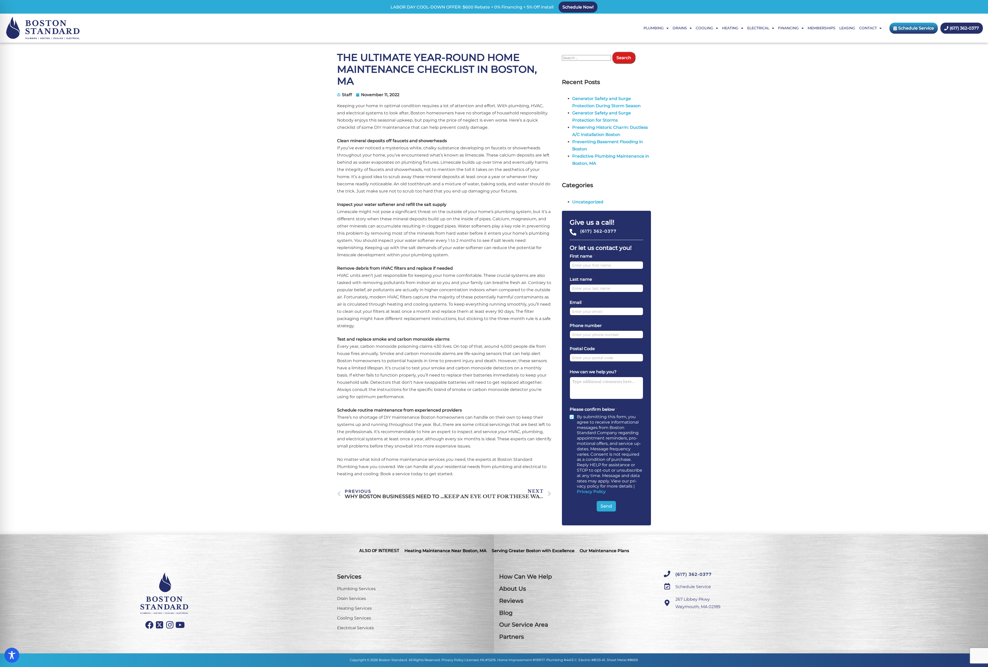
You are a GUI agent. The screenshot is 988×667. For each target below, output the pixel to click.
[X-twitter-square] (159, 625)
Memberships (821, 28)
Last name (582, 279)
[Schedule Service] (667, 586)
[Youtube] (180, 625)
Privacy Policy (591, 491)
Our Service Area (523, 624)
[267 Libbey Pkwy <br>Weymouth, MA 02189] (667, 603)
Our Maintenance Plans (604, 550)
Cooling (704, 28)
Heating (730, 28)
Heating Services (354, 608)
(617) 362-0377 (598, 231)
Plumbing (653, 28)
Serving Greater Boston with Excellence (533, 550)
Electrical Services (355, 627)
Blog (506, 612)
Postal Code (582, 348)
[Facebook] (149, 625)
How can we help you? (594, 371)
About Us (512, 588)
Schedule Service (693, 586)
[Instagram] (170, 625)
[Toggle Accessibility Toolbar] (12, 655)
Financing (788, 28)
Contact (868, 28)
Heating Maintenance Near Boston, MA (445, 550)
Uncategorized (587, 201)
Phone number (586, 325)
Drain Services (351, 598)
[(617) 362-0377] (573, 232)
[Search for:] (587, 57)
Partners (511, 636)
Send (606, 506)
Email (577, 302)
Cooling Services (354, 618)
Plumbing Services (356, 588)
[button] (578, 7)
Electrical (758, 28)
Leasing (847, 28)
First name (582, 256)
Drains (680, 28)
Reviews (511, 600)
